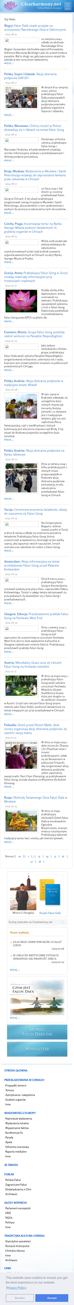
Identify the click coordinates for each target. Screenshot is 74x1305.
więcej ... (9, 63)
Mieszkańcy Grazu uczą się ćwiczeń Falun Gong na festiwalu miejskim (32, 664)
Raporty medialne (15, 1151)
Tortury (9, 1090)
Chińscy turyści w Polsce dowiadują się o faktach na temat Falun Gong (34, 128)
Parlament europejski (18, 1208)
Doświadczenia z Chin (18, 1189)
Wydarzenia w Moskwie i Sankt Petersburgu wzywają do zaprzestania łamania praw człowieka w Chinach (35, 175)
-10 (19, 856)
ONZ (8, 1213)
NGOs (8, 1217)
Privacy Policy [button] (16, 1287)
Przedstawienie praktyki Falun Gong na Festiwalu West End (36, 616)
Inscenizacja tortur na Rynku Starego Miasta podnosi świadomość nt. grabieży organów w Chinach (33, 227)
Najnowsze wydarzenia (18, 1118)
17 (32, 861)
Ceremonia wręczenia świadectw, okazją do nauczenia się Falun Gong (35, 511)
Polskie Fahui (13, 1179)
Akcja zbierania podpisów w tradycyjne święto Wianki (33, 383)
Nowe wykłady (19, 932)
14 (47, 856)
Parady (9, 1137)
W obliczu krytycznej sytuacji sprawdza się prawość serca (36, 957)
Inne (8, 1104)
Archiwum (11, 1194)
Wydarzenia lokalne (17, 1123)
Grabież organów (15, 1099)
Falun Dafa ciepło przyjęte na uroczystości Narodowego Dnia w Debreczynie (35, 27)
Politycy (9, 1222)
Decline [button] (20, 1297)
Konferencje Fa (14, 1132)
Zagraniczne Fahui (16, 1184)
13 (39, 856)
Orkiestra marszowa (17, 1146)
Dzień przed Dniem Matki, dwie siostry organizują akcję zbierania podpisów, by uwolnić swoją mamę (35, 729)
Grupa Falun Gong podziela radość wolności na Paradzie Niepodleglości (34, 334)
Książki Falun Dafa (50, 913)
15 (55, 856)
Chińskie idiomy (15, 1250)
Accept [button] (52, 1297)
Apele (8, 1142)
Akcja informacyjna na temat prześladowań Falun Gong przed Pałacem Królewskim (31, 565)
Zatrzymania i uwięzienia (20, 1094)
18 (39, 861)
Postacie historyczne (17, 1246)
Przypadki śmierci (15, 1085)
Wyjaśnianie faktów (17, 1128)
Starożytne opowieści (18, 1241)
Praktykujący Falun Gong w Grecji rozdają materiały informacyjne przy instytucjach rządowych (36, 277)
